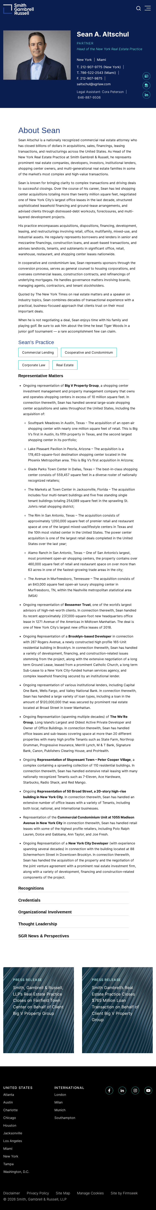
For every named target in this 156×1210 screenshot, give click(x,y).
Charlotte (10, 1110)
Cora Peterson (113, 92)
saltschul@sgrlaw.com (94, 84)
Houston (9, 1125)
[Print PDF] (146, 88)
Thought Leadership (37, 924)
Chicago (9, 1118)
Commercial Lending (38, 352)
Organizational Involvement (45, 912)
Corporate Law (33, 365)
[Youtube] (148, 1090)
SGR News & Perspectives (43, 936)
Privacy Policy (38, 1193)
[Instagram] (135, 1090)
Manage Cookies (90, 1193)
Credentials (29, 900)
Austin (8, 1102)
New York (84, 60)
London (60, 1095)
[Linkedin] (122, 1090)
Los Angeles (12, 1141)
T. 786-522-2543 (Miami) (96, 73)
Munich (59, 1110)
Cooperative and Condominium (89, 352)
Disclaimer (11, 1193)
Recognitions (31, 888)
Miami (101, 60)
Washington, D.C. (16, 1172)
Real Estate (65, 365)
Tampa (8, 1164)
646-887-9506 (89, 97)
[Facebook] (109, 1090)
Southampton (64, 1118)
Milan (58, 1102)
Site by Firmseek (124, 1193)
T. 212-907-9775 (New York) (99, 67)
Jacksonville (12, 1133)
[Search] (138, 8)
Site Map (63, 1193)
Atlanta (8, 1095)
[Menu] (149, 8)
